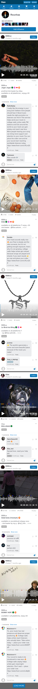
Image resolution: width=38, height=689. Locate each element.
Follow (33, 37)
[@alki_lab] (13, 24)
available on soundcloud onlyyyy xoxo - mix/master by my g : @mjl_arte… (16, 522)
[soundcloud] (19, 88)
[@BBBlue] (23, 24)
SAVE (12, 80)
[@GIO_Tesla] (3, 24)
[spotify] (12, 88)
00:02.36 (9, 160)
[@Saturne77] (9, 24)
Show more (13, 102)
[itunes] (14, 88)
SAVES (13, 419)
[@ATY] (6, 24)
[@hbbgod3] (16, 24)
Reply (16, 150)
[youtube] (17, 88)
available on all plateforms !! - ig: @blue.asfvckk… (11, 332)
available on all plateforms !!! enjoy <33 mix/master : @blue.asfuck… (15, 226)
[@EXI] (19, 24)
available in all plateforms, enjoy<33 (14, 616)
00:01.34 (9, 456)
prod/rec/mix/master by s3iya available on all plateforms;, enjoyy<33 (15, 92)
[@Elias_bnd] (26, 24)
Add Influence (18, 29)
